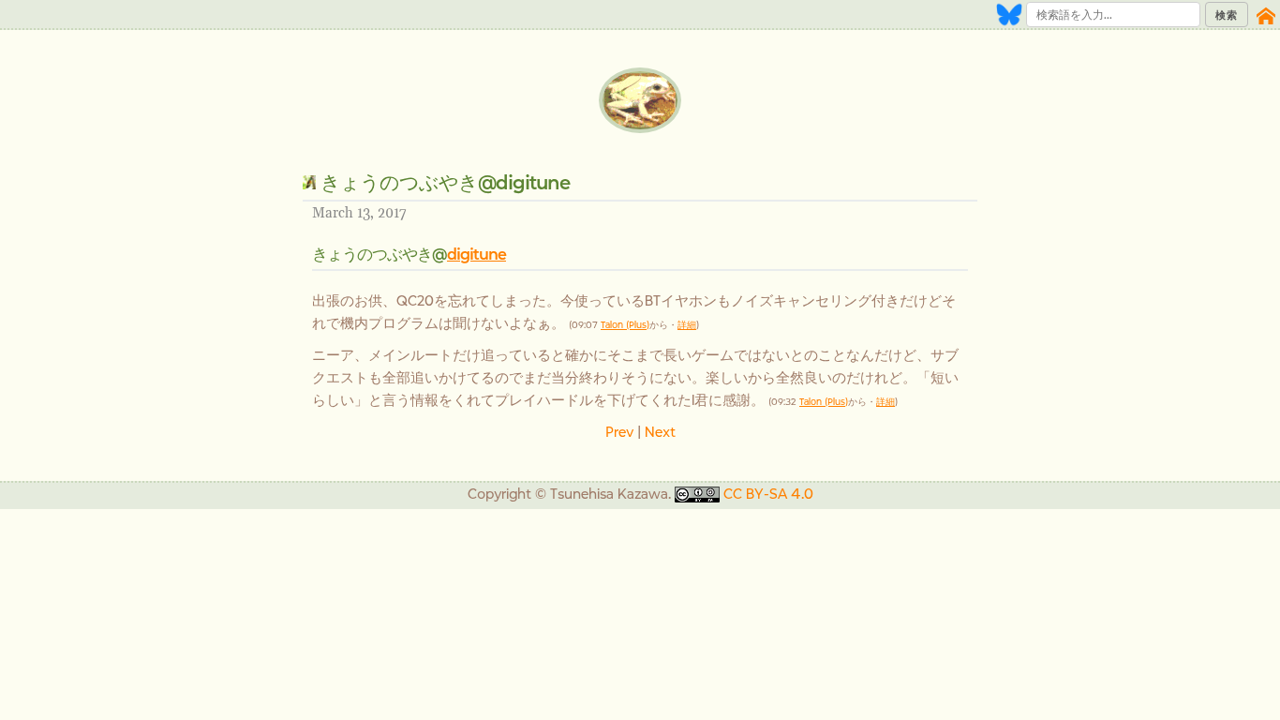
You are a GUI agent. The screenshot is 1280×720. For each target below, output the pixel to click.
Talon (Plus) (625, 325)
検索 (1226, 15)
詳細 (686, 325)
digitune (476, 254)
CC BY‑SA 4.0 (768, 493)
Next (660, 432)
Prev (619, 432)
